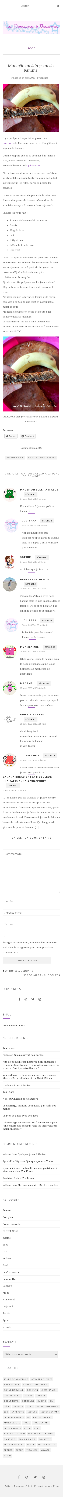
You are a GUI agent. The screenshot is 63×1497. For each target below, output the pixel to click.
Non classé (9, 1299)
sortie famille (46, 1444)
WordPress (53, 1486)
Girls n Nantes (32, 714)
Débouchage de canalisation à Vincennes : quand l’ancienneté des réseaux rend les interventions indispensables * (30, 1125)
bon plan (32, 1390)
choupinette (11, 1401)
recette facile (15, 457)
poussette (45, 1439)
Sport (6, 1320)
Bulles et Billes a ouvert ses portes (23, 1054)
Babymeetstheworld (37, 579)
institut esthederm (47, 1406)
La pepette (9, 1279)
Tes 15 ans (9, 1048)
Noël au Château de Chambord (20, 1098)
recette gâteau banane (42, 457)
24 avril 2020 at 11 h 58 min (33, 499)
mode (26, 1423)
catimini (41, 1395)
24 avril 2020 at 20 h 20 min (35, 625)
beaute (27, 1384)
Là (28, 1417)
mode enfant (41, 1423)
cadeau (28, 1395)
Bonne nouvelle (11, 1224)
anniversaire (12, 1384)
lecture (32, 1412)
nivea (27, 1428)
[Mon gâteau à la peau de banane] (31, 108)
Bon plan (8, 1217)
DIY (5, 1251)
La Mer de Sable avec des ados (20, 1115)
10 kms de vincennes (16, 1379)
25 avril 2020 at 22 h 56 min (33, 760)
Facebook (9, 143)
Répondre (30, 494)
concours (28, 1401)
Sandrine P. (9, 1178)
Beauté (7, 1210)
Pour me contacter (14, 1025)
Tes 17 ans (8, 1091)
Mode (6, 1292)
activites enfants (41, 1379)
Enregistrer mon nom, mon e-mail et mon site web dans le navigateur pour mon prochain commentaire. (30, 947)
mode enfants (12, 1428)
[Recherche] (58, 6)
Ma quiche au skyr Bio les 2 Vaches (38, 1185)
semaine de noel (14, 1444)
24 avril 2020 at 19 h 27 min (33, 588)
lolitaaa (44, 77)
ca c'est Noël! (10, 1230)
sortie (31, 1444)
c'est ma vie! (48, 1390)
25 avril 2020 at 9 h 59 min (32, 651)
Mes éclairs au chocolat (41, 975)
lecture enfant (49, 1412)
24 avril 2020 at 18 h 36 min (33, 562)
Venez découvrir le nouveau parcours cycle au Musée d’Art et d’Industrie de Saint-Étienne (29, 1076)
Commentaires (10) (31, 447)
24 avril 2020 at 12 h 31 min (34, 525)
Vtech (7, 1455)
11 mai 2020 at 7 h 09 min (14, 790)
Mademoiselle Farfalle (39, 489)
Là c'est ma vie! (11, 1272)
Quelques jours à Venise (16, 1085)
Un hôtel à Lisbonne (18, 971)
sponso (8, 1450)
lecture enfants (14, 1417)
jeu (6, 1412)
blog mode (41, 1384)
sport (19, 1450)
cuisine (7, 1237)
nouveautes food (14, 1434)
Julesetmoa (29, 755)
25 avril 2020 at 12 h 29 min (33, 723)
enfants (7, 1258)
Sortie (6, 1313)
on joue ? (8, 1306)
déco (5, 1244)
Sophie (25, 557)
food (32, 48)
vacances (31, 1450)
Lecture (7, 1285)
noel (37, 1428)
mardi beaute (12, 1423)
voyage (7, 1327)
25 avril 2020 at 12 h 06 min (33, 688)
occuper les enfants (40, 1434)
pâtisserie (34, 165)
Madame (26, 683)
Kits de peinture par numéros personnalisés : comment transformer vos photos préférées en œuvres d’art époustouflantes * (31, 1065)
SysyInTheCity (11, 1161)
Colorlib (29, 1486)
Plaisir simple (27, 1439)
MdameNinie (29, 647)
